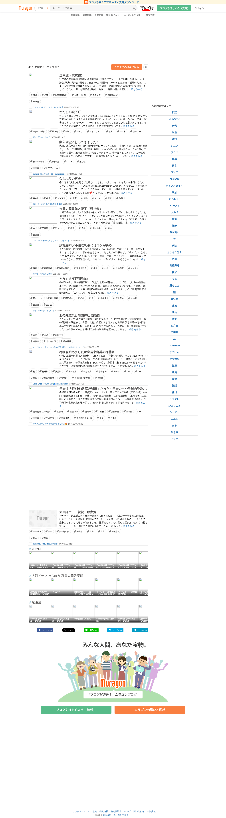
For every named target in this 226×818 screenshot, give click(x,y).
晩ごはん (174, 352)
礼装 (107, 268)
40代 (48, 198)
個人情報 (103, 811)
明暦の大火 (113, 94)
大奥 (83, 228)
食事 (174, 425)
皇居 (46, 334)
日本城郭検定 (61, 94)
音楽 (174, 318)
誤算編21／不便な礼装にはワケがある (85, 245)
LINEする (93, 630)
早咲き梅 (103, 371)
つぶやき (174, 179)
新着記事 (87, 15)
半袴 (95, 268)
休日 (174, 392)
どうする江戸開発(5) (73, 278)
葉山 (86, 198)
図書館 (45, 228)
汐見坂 (58, 371)
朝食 (174, 379)
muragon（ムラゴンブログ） (117, 814)
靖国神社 (59, 334)
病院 (174, 245)
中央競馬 (174, 359)
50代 (35, 334)
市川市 (49, 304)
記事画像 (75, 15)
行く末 (123, 131)
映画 (174, 312)
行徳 (82, 298)
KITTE (69, 161)
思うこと (59, 228)
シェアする (47, 630)
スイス (98, 198)
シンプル (61, 198)
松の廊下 (120, 268)
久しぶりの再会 (70, 178)
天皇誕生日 (64, 531)
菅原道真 (87, 371)
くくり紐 (135, 268)
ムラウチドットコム (80, 811)
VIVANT (174, 205)
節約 (110, 228)
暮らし (36, 198)
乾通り (88, 411)
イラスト (174, 279)
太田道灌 (72, 371)
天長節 (79, 531)
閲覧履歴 (150, 15)
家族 (174, 192)
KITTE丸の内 (52, 168)
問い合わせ (138, 811)
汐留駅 (100, 378)
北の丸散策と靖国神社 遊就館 (79, 315)
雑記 (174, 385)
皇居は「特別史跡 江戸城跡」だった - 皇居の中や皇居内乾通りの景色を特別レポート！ (119, 388)
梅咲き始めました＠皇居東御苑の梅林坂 (87, 351)
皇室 (103, 531)
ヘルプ (127, 811)
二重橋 (101, 411)
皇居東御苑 (49, 378)
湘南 (75, 198)
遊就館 (36, 341)
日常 (174, 165)
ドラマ (174, 439)
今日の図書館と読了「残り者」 (80, 208)
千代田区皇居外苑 (84, 418)
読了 (72, 228)
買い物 (174, 299)
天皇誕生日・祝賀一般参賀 (77, 512)
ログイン (199, 8)
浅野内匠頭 (64, 268)
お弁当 (174, 325)
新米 (174, 272)
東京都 (36, 101)
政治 (174, 305)
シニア (174, 145)
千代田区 (50, 418)
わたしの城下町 (70, 111)
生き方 (174, 432)
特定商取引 (116, 811)
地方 (111, 131)
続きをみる (137, 89)
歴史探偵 (120, 298)
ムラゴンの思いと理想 (150, 709)
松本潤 (134, 298)
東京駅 (82, 161)
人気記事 (99, 15)
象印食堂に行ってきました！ (79, 142)
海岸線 (117, 371)
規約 (95, 811)
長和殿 (129, 411)
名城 (46, 94)
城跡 (35, 94)
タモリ (79, 131)
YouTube (174, 345)
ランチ (174, 172)
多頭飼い (174, 232)
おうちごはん (174, 252)
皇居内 (60, 411)
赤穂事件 (48, 268)
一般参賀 (116, 531)
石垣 (67, 131)
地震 (174, 159)
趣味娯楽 (97, 228)
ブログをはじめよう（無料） (76, 709)
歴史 (110, 198)
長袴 (35, 268)
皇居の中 (74, 411)
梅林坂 (45, 371)
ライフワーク (95, 131)
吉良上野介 (81, 268)
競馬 (174, 372)
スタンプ (97, 94)
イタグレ (174, 398)
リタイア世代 (39, 131)
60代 (174, 125)
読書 (174, 259)
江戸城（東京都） (71, 75)
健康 (174, 365)
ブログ (174, 152)
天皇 (50, 531)
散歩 (174, 225)
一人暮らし (174, 419)
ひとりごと (174, 405)
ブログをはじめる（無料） (175, 8)
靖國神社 (67, 341)
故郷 (135, 131)
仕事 (174, 219)
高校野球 (174, 265)
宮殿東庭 (115, 411)
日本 (35, 538)
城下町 (55, 131)
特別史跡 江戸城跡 (41, 411)
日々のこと (38, 298)
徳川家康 (54, 298)
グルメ (174, 212)
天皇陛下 (37, 531)
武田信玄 (69, 298)
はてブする (117, 630)
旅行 (121, 198)
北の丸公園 (51, 341)
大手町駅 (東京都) (82, 378)
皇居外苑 (65, 418)
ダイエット (174, 199)
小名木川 (105, 298)
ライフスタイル (174, 185)
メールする (142, 630)
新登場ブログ (112, 15)
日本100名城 (80, 94)
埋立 (129, 371)
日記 (174, 112)
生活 (174, 132)
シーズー (174, 412)
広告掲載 (151, 811)
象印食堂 (55, 161)
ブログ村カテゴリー (132, 15)
